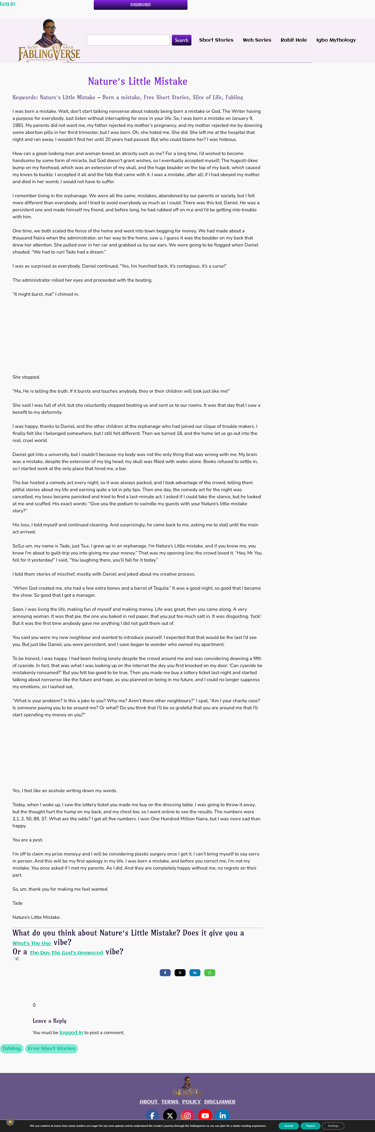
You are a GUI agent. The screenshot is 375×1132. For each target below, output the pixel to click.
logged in (71, 1032)
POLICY (191, 1101)
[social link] (152, 1116)
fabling (12, 1048)
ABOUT (149, 1101)
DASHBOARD (140, 4)
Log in (7, 3)
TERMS (170, 1101)
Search (181, 40)
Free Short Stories (51, 1048)
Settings (333, 1126)
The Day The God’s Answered (66, 953)
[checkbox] (10, 1122)
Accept (288, 1126)
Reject (310, 1126)
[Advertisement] (137, 332)
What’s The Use (31, 943)
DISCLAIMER (219, 1101)
